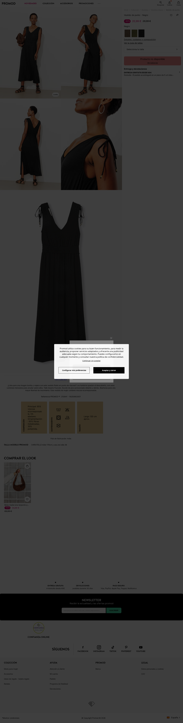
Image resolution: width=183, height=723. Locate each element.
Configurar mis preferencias (74, 370)
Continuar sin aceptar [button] (91, 361)
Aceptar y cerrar (109, 370)
